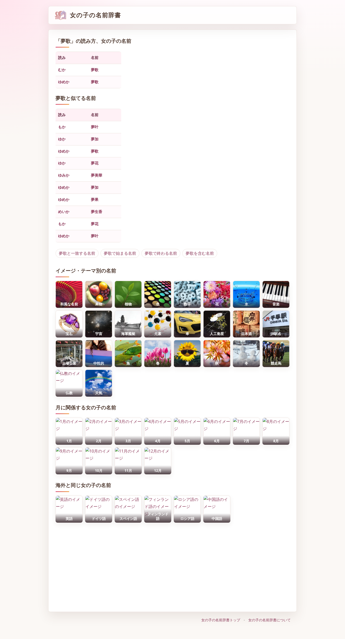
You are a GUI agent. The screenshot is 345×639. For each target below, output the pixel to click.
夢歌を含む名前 (200, 253)
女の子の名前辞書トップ (220, 619)
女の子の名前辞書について (269, 619)
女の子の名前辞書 (95, 15)
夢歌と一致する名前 (77, 253)
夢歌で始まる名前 (120, 253)
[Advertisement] (172, 564)
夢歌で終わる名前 (161, 253)
